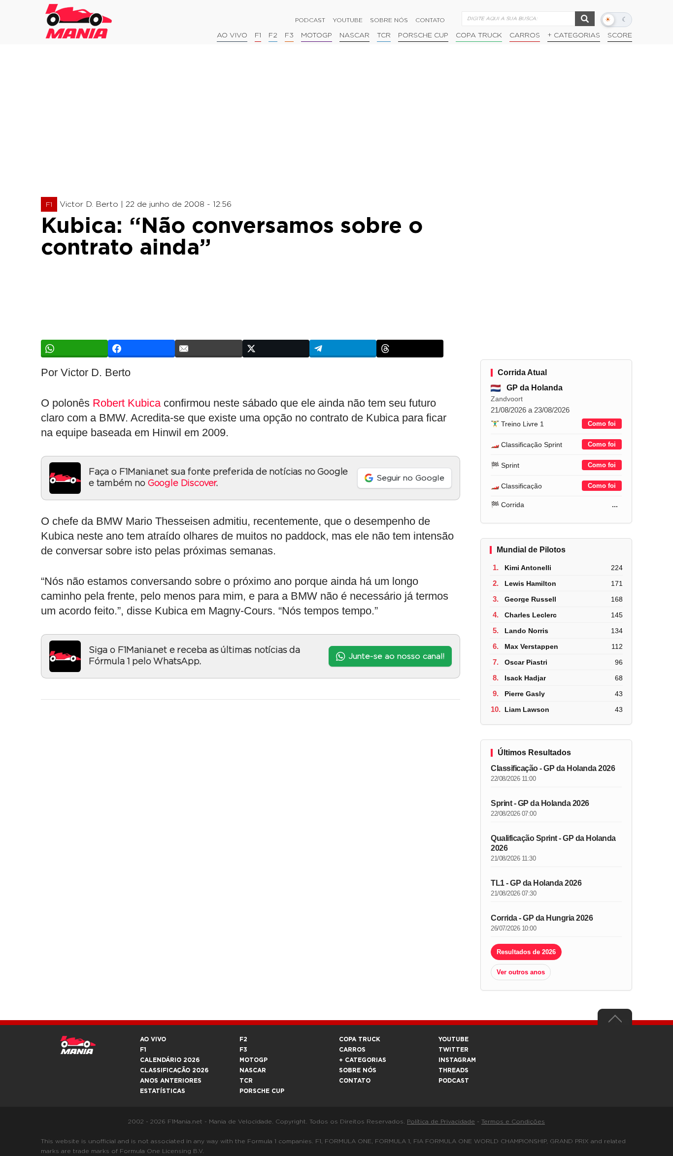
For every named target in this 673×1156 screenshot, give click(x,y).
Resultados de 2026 (526, 952)
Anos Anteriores (171, 1081)
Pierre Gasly (525, 694)
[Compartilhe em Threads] (409, 348)
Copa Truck (479, 35)
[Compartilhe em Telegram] (342, 348)
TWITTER (453, 1050)
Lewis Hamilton (530, 583)
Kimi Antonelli (528, 568)
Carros (524, 35)
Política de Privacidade (441, 1121)
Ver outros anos (521, 972)
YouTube (348, 20)
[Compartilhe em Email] (208, 348)
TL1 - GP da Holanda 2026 (536, 883)
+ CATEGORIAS (573, 35)
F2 (273, 35)
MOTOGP (253, 1060)
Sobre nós (389, 20)
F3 (289, 35)
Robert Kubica (127, 403)
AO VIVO (153, 1039)
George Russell (530, 599)
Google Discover (182, 483)
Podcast (310, 20)
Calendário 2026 (170, 1060)
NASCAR (354, 35)
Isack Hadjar (525, 678)
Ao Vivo (232, 35)
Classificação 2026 (174, 1070)
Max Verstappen (531, 646)
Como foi (602, 423)
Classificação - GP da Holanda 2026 (553, 768)
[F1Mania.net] (79, 21)
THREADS (453, 1070)
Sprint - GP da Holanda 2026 (540, 803)
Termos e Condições (513, 1121)
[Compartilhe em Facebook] (141, 348)
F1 (258, 35)
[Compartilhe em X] (275, 348)
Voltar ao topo (615, 1021)
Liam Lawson (527, 709)
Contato (430, 20)
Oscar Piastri (526, 662)
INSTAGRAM (457, 1060)
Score (619, 35)
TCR (384, 35)
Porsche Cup (423, 35)
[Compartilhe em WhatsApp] (74, 348)
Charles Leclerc (531, 615)
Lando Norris (526, 631)
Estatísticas (162, 1091)
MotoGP (316, 35)
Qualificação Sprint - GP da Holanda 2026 (553, 843)
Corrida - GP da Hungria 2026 (542, 918)
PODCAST (453, 1081)
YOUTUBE (453, 1039)
